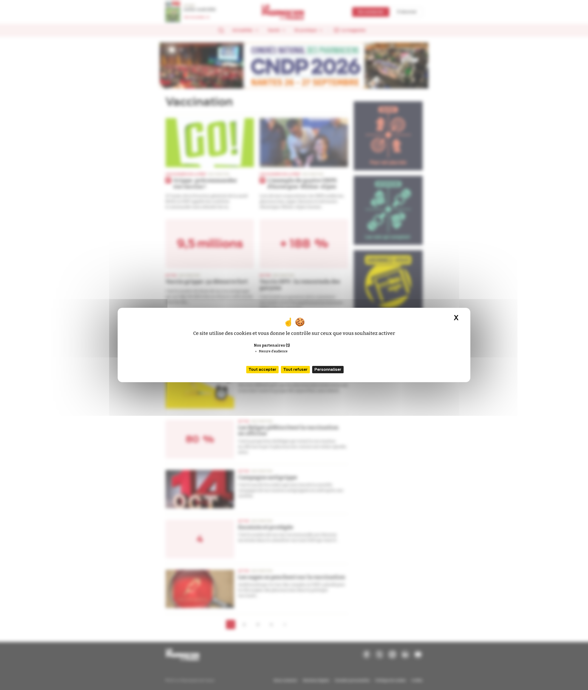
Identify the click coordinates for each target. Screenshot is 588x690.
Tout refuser (295, 369)
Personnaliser (327, 369)
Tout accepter (262, 369)
